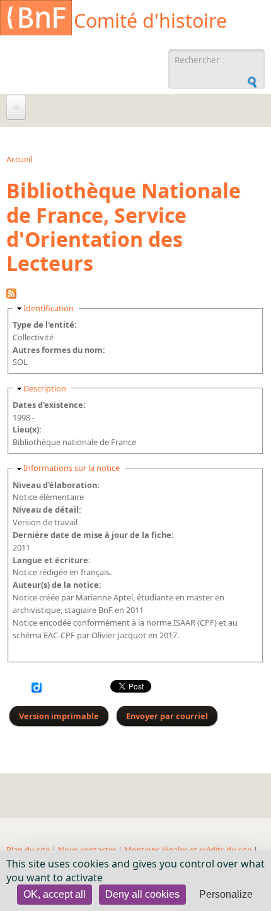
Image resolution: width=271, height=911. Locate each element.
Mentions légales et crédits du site (187, 849)
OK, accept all (54, 894)
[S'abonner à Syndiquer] (11, 295)
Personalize (226, 894)
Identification (48, 308)
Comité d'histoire (150, 20)
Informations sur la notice (71, 467)
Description (44, 388)
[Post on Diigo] (37, 689)
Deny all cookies (142, 894)
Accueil (19, 159)
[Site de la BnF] (36, 19)
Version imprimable (59, 716)
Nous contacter (87, 849)
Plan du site (28, 849)
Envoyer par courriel (167, 716)
